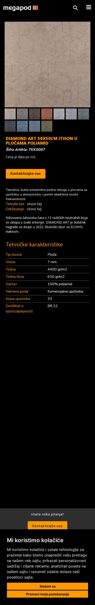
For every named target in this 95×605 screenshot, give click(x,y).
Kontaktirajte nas (25, 173)
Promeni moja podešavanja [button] (47, 594)
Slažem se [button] (48, 586)
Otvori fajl (34, 204)
